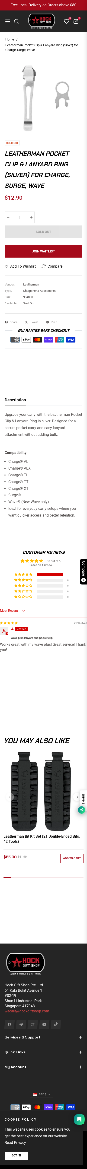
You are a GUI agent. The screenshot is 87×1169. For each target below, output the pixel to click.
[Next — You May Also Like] (77, 797)
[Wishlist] (64, 21)
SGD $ (42, 1094)
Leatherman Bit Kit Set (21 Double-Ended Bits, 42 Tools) (41, 839)
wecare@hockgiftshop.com (27, 1011)
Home (9, 39)
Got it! (16, 1155)
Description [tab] (15, 399)
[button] (23, 574)
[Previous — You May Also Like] (10, 797)
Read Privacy (15, 1142)
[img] (9, 623)
